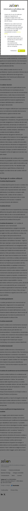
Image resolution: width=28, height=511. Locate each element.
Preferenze (14, 51)
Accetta (22, 51)
